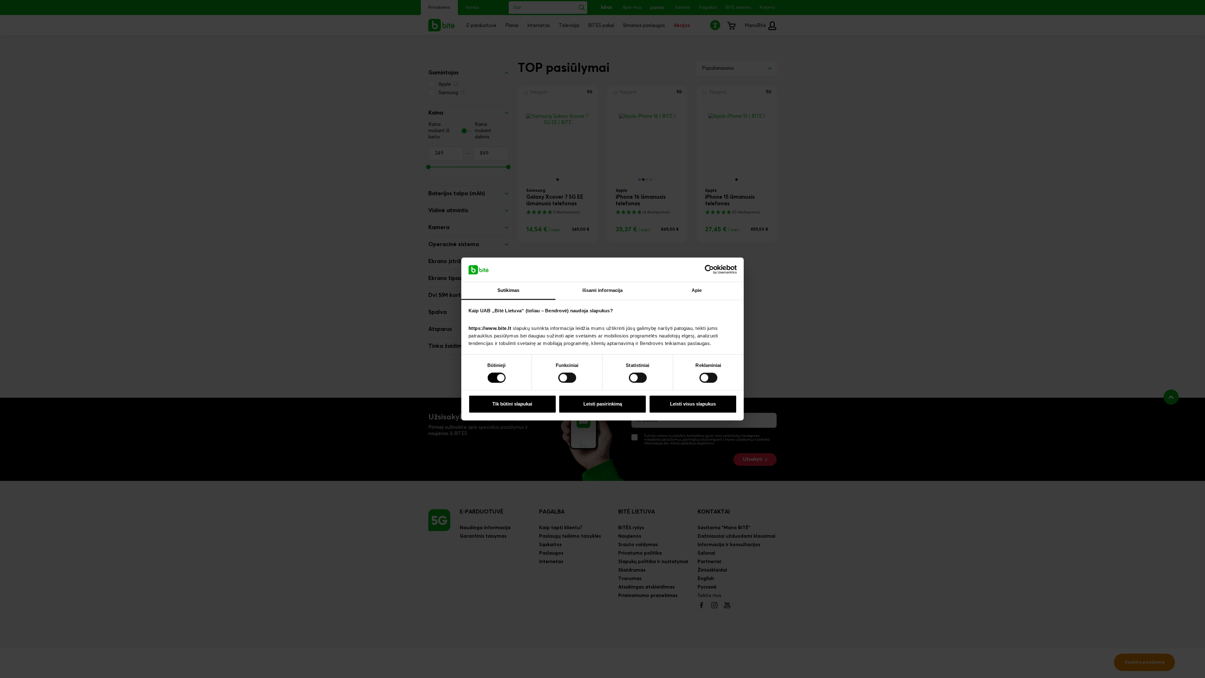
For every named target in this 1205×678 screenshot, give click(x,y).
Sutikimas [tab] (508, 290)
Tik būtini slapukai (512, 403)
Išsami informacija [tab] (602, 290)
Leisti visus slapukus (693, 403)
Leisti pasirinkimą (602, 403)
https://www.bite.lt (490, 328)
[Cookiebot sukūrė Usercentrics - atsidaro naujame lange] (709, 269)
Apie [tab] (697, 290)
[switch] (567, 378)
